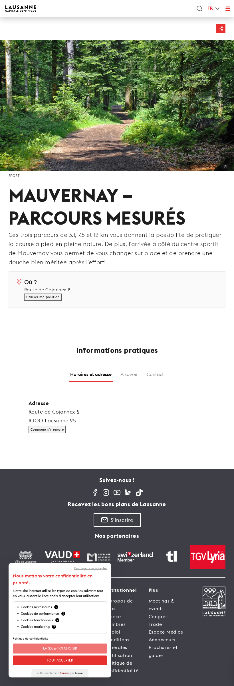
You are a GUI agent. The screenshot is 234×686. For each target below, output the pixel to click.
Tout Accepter (60, 660)
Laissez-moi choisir (60, 648)
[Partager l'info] (220, 28)
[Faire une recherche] (199, 8)
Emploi (112, 632)
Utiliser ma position (43, 297)
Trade (155, 624)
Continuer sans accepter (90, 568)
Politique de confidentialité (31, 638)
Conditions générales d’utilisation (118, 647)
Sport (14, 176)
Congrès (158, 616)
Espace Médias (166, 632)
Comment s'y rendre (47, 429)
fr (210, 8)
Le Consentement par (60, 673)
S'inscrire (122, 520)
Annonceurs (162, 639)
